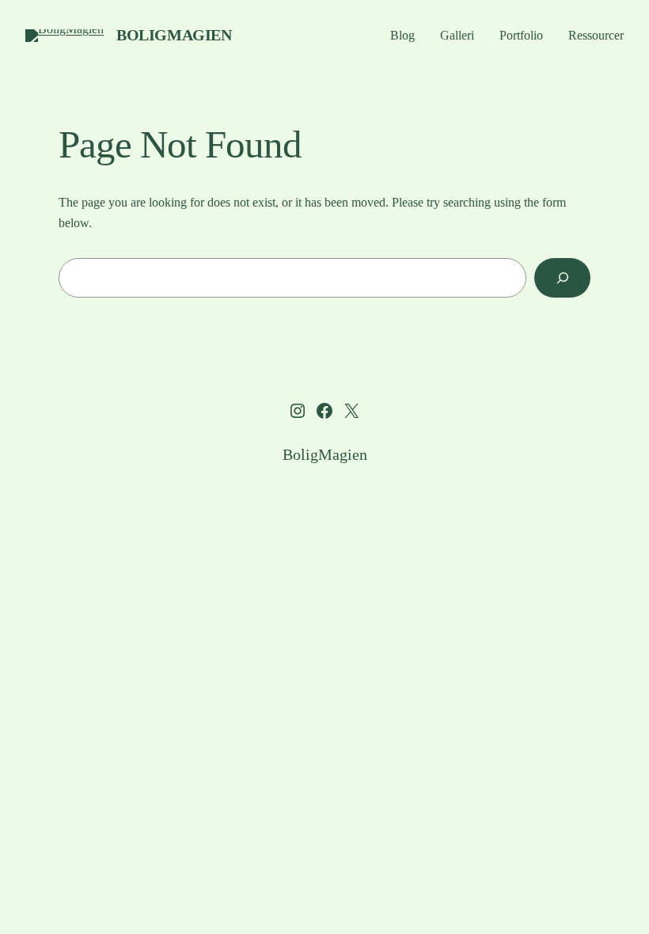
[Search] (562, 277)
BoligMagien (174, 35)
